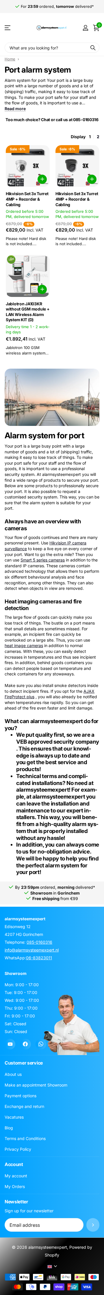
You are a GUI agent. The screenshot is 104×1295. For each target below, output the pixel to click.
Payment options (20, 1095)
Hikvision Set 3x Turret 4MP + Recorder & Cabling (27, 199)
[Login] (85, 28)
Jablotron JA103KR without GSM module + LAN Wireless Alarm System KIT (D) (27, 311)
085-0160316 (39, 942)
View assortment (8, 27)
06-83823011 (39, 957)
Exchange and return (24, 1106)
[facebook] (25, 1044)
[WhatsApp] (41, 1044)
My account (16, 1175)
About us (13, 1074)
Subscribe (92, 1225)
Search (93, 48)
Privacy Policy (18, 1149)
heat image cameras (24, 645)
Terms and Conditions (25, 1138)
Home (10, 59)
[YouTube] (10, 1044)
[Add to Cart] (42, 179)
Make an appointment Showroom (36, 1084)
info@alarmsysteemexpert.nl (32, 949)
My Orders (15, 1186)
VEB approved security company (57, 741)
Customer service (24, 1063)
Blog (9, 1127)
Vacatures (14, 1117)
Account (14, 1164)
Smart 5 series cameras (43, 559)
